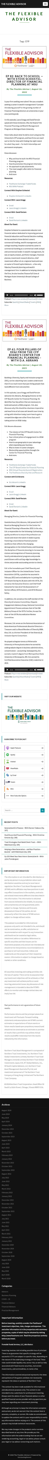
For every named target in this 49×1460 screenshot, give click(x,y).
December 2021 (8, 1200)
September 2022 (8, 1170)
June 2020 (5, 1267)
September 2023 (8, 1136)
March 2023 (6, 1151)
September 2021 (8, 1211)
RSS (38, 302)
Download (32, 299)
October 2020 (7, 1252)
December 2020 (8, 1245)
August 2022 (6, 1174)
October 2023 (7, 1133)
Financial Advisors (9, 1306)
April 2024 (5, 1121)
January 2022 (7, 1196)
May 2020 (5, 1271)
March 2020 (6, 1278)
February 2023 (7, 1155)
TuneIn (33, 302)
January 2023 (7, 1159)
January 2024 (7, 1125)
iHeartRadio (24, 302)
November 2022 (8, 1163)
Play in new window (19, 299)
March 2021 (6, 1234)
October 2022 (7, 1166)
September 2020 (8, 1256)
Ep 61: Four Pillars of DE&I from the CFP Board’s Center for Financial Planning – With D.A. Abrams (24, 355)
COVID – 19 (6, 1299)
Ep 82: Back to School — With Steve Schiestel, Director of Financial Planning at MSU (24, 80)
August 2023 (6, 1140)
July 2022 (5, 1177)
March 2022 (6, 1189)
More (6, 305)
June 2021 (5, 1222)
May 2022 (5, 1185)
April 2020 (5, 1275)
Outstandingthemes (24, 1457)
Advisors (5, 1291)
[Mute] (35, 295)
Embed (39, 299)
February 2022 (7, 1192)
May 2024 (5, 1118)
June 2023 (5, 1144)
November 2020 (8, 1248)
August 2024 (6, 1110)
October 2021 (7, 1207)
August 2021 (6, 1215)
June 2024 (5, 1114)
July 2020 (5, 1263)
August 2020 (6, 1260)
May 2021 (5, 1226)
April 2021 (5, 1230)
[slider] (40, 295)
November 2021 (8, 1204)
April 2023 (5, 1148)
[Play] (7, 295)
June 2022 (5, 1181)
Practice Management (10, 1310)
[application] (24, 295)
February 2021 (7, 1237)
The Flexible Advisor (20, 89)
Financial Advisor (8, 1303)
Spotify (15, 302)
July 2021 (5, 1219)
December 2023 (8, 1129)
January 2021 (7, 1241)
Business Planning (9, 1295)
